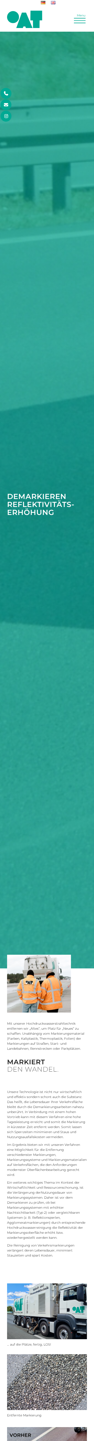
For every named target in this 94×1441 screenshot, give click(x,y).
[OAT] (24, 19)
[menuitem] (43, 3)
